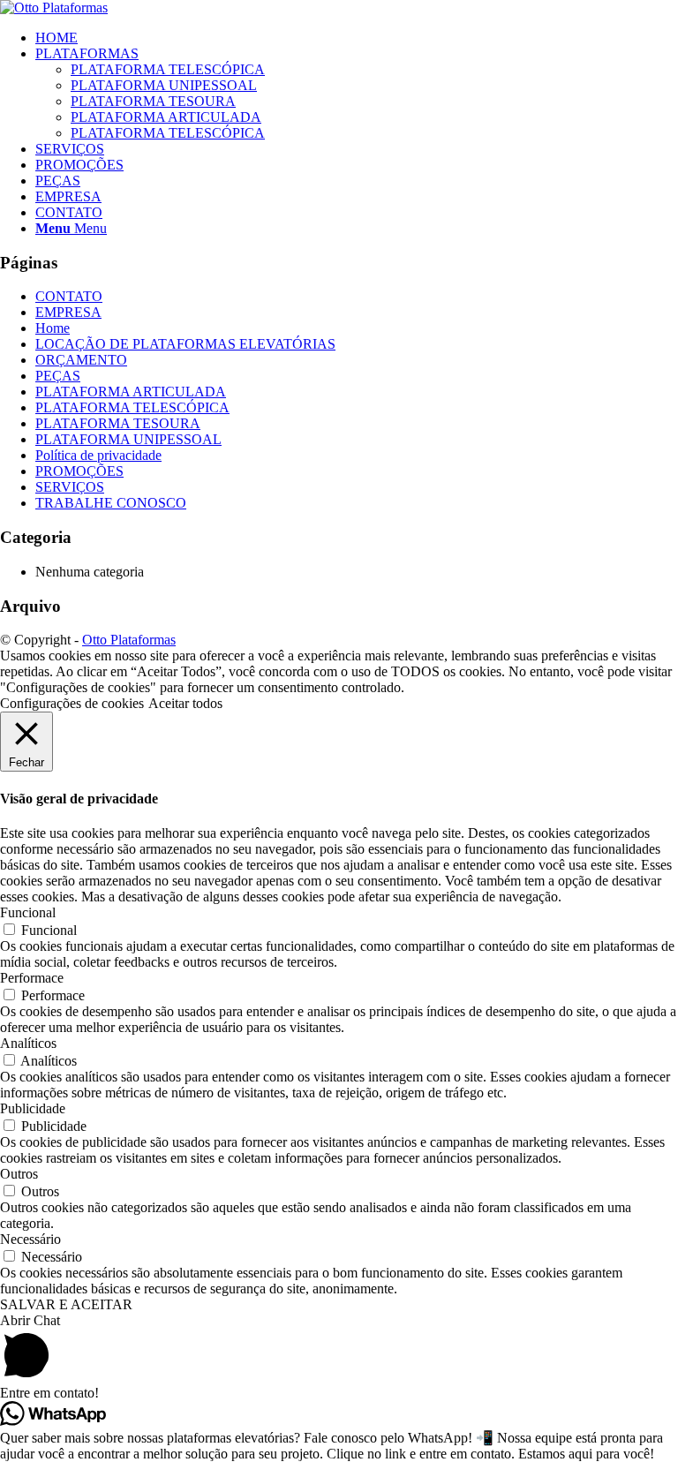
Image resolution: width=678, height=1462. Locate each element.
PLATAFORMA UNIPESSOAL (128, 439)
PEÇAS (57, 375)
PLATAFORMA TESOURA (117, 423)
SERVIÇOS (69, 486)
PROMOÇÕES (79, 471)
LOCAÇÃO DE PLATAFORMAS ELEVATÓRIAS (185, 343)
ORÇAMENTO (81, 359)
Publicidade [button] (32, 1108)
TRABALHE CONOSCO (110, 502)
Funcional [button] (28, 912)
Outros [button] (19, 1173)
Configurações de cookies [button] (72, 703)
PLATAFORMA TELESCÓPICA (132, 407)
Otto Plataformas (129, 639)
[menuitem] (356, 38)
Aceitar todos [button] (185, 703)
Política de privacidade (98, 455)
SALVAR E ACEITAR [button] (66, 1304)
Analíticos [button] (28, 1043)
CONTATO (68, 296)
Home (52, 327)
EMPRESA (68, 312)
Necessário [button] (30, 1239)
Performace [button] (32, 977)
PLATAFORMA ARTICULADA (130, 391)
